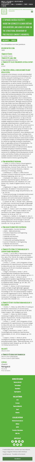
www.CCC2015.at (22, 297)
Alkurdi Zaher (5, 351)
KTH (17, 400)
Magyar (4, 6)
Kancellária (17, 388)
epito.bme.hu (10, 1)
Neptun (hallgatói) (17, 406)
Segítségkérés (17, 392)
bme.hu (3, 1)
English (31, 4)
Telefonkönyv (18, 4)
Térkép (25, 4)
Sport (17, 409)
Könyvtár (18, 412)
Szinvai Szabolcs (6, 358)
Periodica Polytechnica (17, 430)
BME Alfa (17, 433)
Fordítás (13, 40)
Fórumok (4, 369)
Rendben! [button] (18, 459)
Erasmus (18, 403)
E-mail (12, 4)
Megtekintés (6, 40)
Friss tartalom (5, 370)
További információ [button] (18, 454)
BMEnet (17, 424)
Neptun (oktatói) (17, 382)
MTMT (3, 66)
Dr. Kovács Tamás (7, 56)
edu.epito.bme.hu (19, 1)
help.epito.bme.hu (6, 2)
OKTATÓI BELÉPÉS (5, 4)
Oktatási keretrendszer (17, 421)
